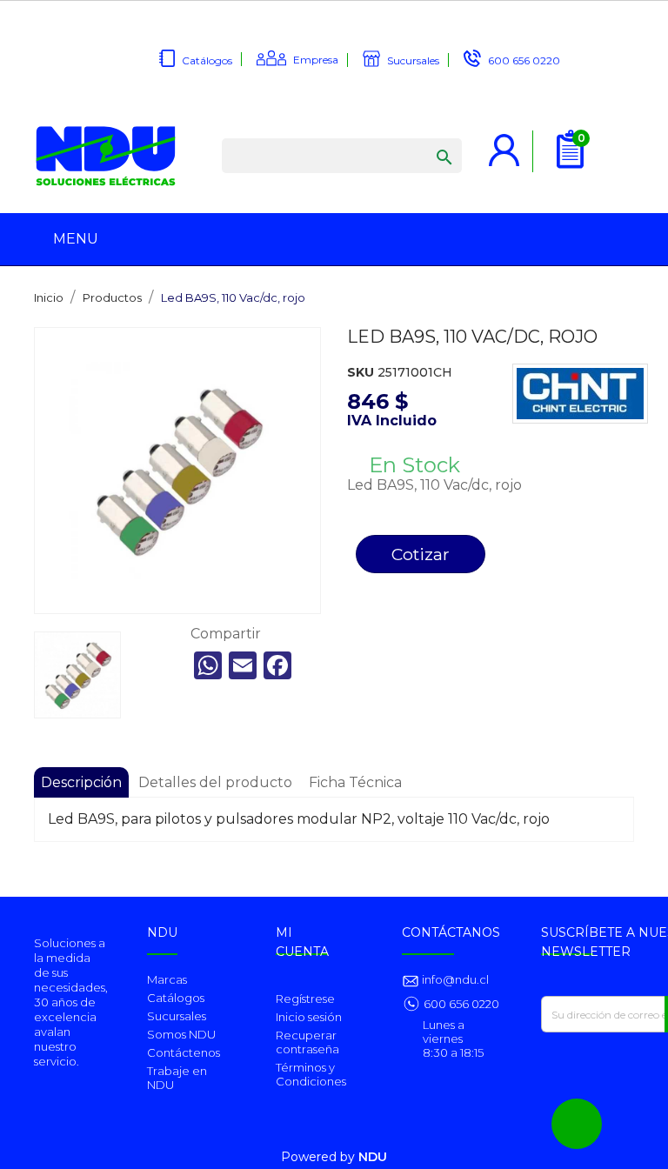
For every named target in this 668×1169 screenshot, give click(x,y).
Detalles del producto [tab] (215, 782)
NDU (372, 1157)
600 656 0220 (524, 60)
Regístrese (305, 998)
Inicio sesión (309, 1017)
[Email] (242, 665)
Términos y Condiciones (311, 1074)
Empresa (315, 59)
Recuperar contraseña (307, 1042)
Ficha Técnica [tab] (355, 782)
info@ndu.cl (454, 979)
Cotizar (420, 554)
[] (427, 140)
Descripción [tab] (81, 782)
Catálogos (207, 60)
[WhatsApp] (207, 665)
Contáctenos (183, 1052)
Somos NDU (181, 1034)
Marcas (167, 979)
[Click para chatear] (576, 1124)
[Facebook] (277, 665)
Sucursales (413, 60)
